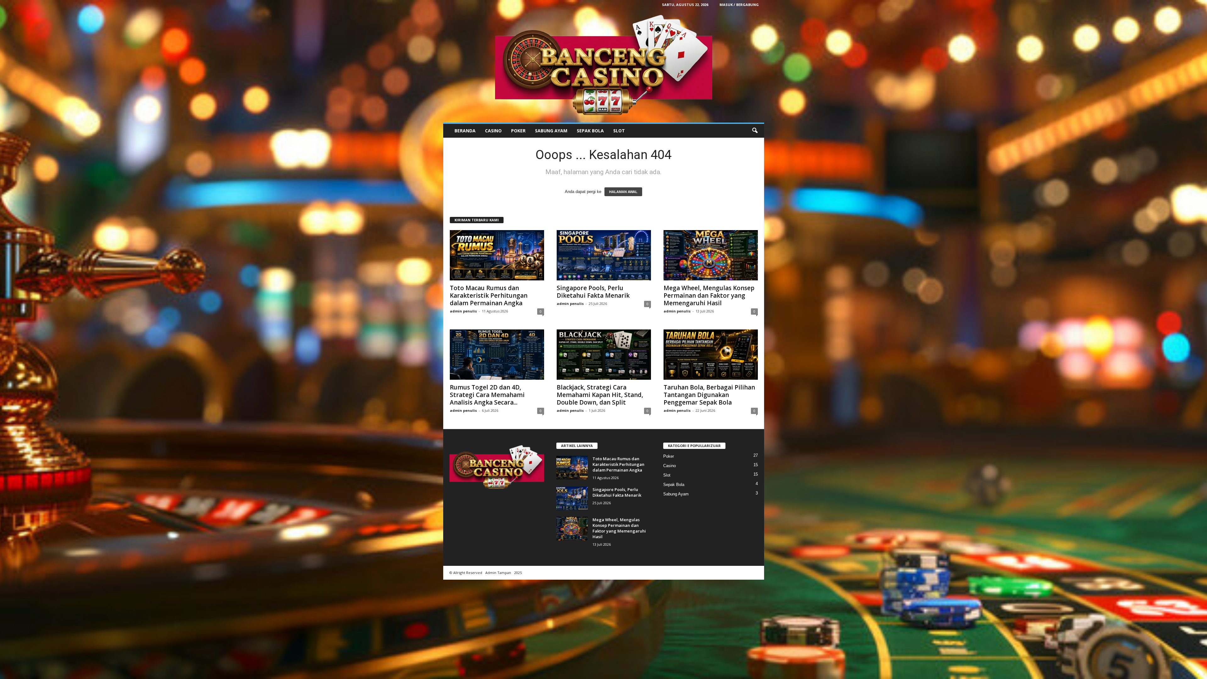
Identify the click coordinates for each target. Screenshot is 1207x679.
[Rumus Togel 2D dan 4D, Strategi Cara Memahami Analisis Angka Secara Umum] (497, 354)
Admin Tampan (498, 572)
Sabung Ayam (551, 131)
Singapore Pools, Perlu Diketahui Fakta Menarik (593, 292)
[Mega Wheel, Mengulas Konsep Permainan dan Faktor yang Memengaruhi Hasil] (711, 255)
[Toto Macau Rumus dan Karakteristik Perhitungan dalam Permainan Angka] (497, 255)
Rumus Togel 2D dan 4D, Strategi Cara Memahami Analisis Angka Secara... (487, 394)
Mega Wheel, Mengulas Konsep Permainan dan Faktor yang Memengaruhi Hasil (709, 295)
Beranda (465, 131)
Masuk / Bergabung (739, 4)
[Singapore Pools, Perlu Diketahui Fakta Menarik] (604, 255)
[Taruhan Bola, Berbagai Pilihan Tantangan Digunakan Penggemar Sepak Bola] (711, 354)
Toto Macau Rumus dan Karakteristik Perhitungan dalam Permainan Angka (488, 295)
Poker (518, 131)
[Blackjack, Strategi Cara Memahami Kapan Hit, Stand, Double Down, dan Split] (604, 354)
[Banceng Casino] (603, 66)
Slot (619, 131)
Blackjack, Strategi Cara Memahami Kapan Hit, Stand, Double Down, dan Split (600, 394)
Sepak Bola (590, 131)
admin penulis (463, 311)
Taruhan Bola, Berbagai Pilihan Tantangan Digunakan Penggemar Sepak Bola (709, 394)
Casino (493, 131)
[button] (755, 131)
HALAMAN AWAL (623, 192)
